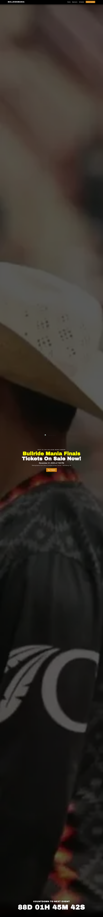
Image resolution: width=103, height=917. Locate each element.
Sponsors (74, 2)
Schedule (81, 2)
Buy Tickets (51, 470)
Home (68, 2)
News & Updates (90, 2)
